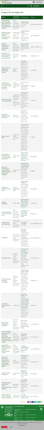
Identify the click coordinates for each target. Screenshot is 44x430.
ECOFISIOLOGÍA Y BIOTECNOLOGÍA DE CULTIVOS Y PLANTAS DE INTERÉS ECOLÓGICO (6, 85)
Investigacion (5, 9)
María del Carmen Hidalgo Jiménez (25, 300)
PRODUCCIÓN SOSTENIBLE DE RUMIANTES (5, 324)
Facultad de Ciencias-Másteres (30, 417)
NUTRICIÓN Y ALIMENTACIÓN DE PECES (6, 305)
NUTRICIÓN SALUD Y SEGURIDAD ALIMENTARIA (6, 281)
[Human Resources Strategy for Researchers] (41, 409)
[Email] (41, 402)
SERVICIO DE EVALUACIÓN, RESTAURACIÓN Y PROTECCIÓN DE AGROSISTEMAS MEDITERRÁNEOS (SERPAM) (6, 362)
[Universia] (41, 406)
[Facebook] (30, 402)
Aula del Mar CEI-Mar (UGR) (30, 414)
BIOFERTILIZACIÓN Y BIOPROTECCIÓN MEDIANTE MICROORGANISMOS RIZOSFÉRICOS (6, 35)
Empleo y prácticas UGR (29, 420)
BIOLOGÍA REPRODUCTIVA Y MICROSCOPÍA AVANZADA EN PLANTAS (6, 46)
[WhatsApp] (39, 402)
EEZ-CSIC (27, 412)
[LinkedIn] (35, 402)
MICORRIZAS (4, 237)
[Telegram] (37, 402)
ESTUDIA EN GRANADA (18, 420)
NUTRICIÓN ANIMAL (6, 258)
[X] (32, 402)
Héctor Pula (23, 309)
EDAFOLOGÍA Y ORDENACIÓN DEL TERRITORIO (6, 116)
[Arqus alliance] (9, 415)
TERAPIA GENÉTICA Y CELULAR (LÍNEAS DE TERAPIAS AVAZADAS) (6, 396)
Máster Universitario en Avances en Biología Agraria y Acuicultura (8, 411)
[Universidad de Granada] (37, 2)
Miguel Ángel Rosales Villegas (24, 215)
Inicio (1, 9)
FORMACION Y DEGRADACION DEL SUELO (6, 189)
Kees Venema (24, 210)
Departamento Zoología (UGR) (30, 409)
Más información (22, 425)
